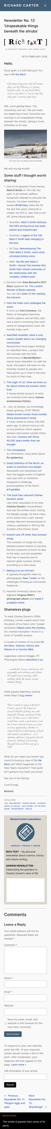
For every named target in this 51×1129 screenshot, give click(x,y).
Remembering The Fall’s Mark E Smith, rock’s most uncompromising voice (27, 252)
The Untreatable (16, 450)
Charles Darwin (29, 803)
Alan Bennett (15, 803)
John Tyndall (27, 806)
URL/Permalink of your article (20, 1071)
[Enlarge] (43, 133)
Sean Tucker (30, 578)
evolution (42, 803)
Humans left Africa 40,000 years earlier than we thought (23, 440)
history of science (12, 806)
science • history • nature (25, 845)
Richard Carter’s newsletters (25, 819)
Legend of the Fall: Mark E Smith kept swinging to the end (26, 239)
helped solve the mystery (31, 627)
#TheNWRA (13, 489)
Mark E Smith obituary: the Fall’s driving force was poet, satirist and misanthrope (28, 226)
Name (8, 978)
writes (28, 695)
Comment (10, 945)
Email (8, 991)
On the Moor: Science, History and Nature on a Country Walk (24, 646)
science (28, 809)
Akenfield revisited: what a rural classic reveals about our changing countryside (26, 339)
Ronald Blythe (18, 809)
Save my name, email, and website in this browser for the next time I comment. (25, 1023)
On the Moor (18, 74)
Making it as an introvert (20, 570)
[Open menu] (45, 5)
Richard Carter (21, 5)
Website (8, 1005)
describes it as (34, 659)
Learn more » (18, 1064)
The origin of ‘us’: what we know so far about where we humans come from (26, 386)
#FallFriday (21, 205)
